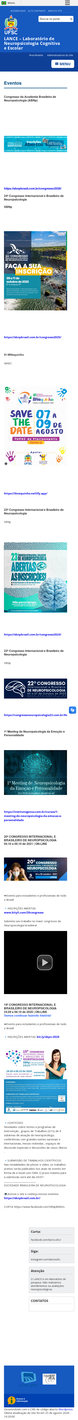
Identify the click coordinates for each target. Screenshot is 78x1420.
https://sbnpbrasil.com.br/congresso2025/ (32, 337)
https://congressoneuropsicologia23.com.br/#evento (40, 715)
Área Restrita (36, 55)
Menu (65, 63)
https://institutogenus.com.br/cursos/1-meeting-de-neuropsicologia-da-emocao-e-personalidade (33, 816)
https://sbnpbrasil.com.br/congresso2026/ (32, 188)
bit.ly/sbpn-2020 (48, 1037)
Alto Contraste (37, 10)
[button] (44, 962)
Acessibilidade (18, 10)
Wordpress (66, 1409)
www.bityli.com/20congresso (24, 912)
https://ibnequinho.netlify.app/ (25, 493)
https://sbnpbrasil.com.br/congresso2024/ (32, 634)
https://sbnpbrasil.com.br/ (22, 1198)
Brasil (11, 3)
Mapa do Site (55, 10)
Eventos (13, 83)
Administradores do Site (60, 55)
